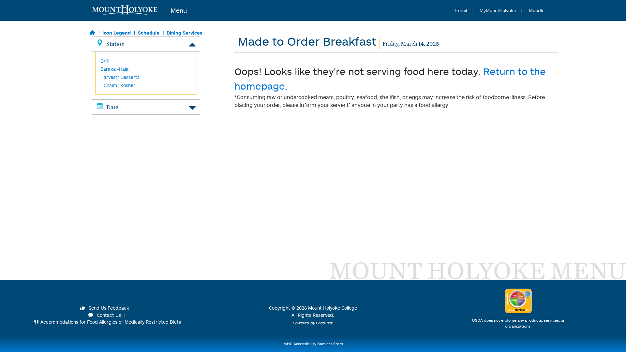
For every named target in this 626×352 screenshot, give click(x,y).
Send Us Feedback (108, 308)
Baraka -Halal (114, 69)
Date (112, 107)
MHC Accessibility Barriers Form (313, 343)
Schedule (148, 33)
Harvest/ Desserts (120, 77)
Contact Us (108, 315)
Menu (179, 10)
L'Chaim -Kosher (117, 85)
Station (115, 43)
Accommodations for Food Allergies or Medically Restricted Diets (110, 322)
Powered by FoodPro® (313, 322)
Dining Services (184, 33)
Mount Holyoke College (332, 308)
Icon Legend (116, 33)
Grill (104, 61)
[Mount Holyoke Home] (128, 10)
